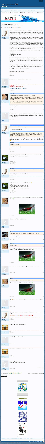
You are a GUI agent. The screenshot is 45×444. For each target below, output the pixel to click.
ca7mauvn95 (4, 162)
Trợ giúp (33, 441)
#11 (43, 239)
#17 (43, 332)
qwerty (10, 332)
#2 (43, 90)
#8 (43, 194)
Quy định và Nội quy (36, 442)
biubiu (3, 101)
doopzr (3, 120)
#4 (43, 119)
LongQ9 (3, 238)
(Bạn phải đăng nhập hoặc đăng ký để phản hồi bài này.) (36, 373)
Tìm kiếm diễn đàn (10, 8)
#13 (43, 272)
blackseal (3, 273)
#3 (43, 109)
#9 (43, 215)
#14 (43, 296)
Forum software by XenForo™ (9, 442)
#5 (43, 151)
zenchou (3, 37)
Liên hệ (30, 441)
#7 (43, 179)
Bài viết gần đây (4, 8)
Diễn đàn (4, 6)
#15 (43, 306)
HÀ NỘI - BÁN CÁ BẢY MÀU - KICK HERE (18, 88)
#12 (43, 262)
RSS (43, 441)
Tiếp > (20, 27)
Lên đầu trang (40, 441)
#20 (43, 368)
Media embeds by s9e (21, 442)
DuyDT (3, 205)
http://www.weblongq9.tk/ (16, 237)
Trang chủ (36, 441)
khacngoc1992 (4, 86)
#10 (43, 225)
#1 (43, 75)
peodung (3, 226)
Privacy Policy (42, 442)
